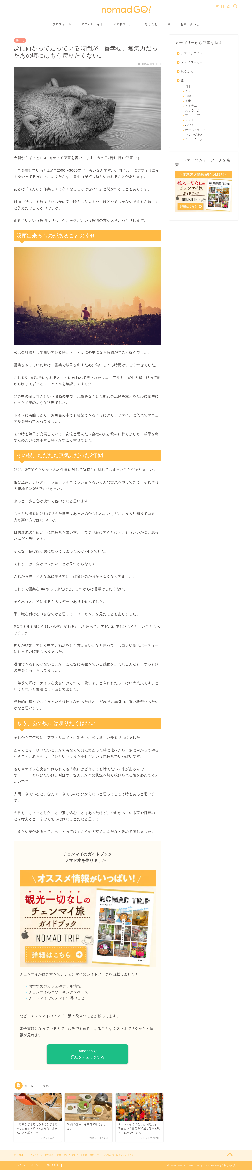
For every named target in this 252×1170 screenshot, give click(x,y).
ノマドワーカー (124, 24)
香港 (188, 100)
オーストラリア (195, 129)
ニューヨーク (194, 139)
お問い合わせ (190, 24)
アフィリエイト (92, 24)
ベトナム (191, 105)
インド (189, 120)
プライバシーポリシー (29, 1165)
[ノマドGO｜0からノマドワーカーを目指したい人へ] (126, 13)
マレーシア (192, 115)
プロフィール (62, 24)
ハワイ (189, 124)
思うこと (151, 24)
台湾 (188, 96)
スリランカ (192, 110)
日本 (188, 86)
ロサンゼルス (194, 134)
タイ (188, 91)
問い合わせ (52, 1165)
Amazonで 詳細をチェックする (87, 1054)
